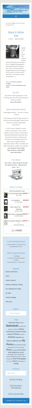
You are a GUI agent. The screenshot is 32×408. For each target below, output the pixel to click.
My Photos (14, 82)
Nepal (11, 347)
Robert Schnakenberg (19, 224)
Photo (8, 350)
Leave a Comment (19, 39)
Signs (23, 354)
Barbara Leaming (19, 215)
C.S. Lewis (19, 195)
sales (22, 352)
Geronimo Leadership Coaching (14, 284)
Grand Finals (22, 334)
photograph (14, 350)
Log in (24, 400)
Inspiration (18, 337)
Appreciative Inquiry (13, 322)
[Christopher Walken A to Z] (6, 224)
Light (23, 337)
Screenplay (19, 354)
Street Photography (19, 359)
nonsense (18, 347)
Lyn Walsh (8, 293)
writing (16, 363)
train (11, 361)
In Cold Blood (15, 200)
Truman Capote (19, 202)
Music (20, 341)
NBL (9, 347)
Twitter (14, 361)
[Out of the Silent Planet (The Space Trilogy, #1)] (6, 197)
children (21, 329)
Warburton (22, 361)
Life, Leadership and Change (13, 289)
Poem (24, 350)
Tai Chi (8, 361)
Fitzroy (16, 334)
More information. (16, 102)
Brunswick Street (22, 326)
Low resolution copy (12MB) (16, 148)
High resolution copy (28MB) (16, 150)
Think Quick (9, 301)
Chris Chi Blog (16, 380)
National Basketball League (20, 344)
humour (11, 337)
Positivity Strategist (11, 297)
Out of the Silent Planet (15, 193)
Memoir (15, 341)
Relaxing (19, 352)
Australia (22, 322)
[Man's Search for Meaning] (6, 211)
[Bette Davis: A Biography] (6, 218)
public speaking (12, 352)
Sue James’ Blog (16, 394)
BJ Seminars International (16, 387)
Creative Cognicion (11, 280)
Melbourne (10, 341)
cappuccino (10, 329)
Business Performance (12, 271)
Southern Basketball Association (13, 356)
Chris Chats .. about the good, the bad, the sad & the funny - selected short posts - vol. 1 (16, 165)
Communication (10, 331)
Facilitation (10, 334)
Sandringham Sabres (12, 354)
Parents (22, 347)
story (11, 358)
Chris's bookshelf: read (16, 191)
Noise (14, 347)
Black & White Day (16, 34)
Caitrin (7, 276)
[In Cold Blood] (6, 204)
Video (19, 361)
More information (16, 152)
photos (19, 350)
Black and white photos (18, 85)
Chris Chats (16, 8)
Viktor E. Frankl (19, 211)
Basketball (12, 325)
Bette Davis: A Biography (15, 214)
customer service (20, 331)
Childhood (16, 329)
